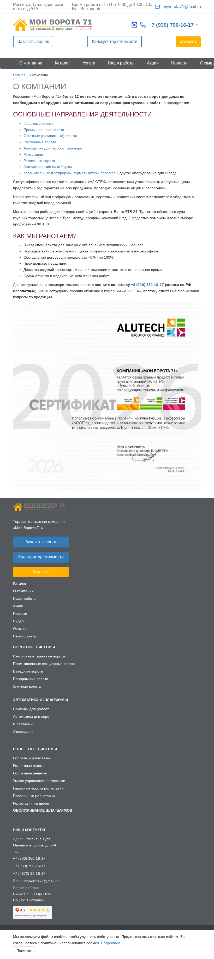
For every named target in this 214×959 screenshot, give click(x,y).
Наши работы (121, 63)
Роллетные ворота (39, 161)
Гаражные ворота (38, 123)
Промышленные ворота (43, 130)
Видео (18, 621)
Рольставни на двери (31, 803)
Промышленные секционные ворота (44, 664)
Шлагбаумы (23, 724)
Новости (179, 63)
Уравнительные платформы (47, 173)
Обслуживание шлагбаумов (42, 810)
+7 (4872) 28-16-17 (29, 873)
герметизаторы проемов (94, 173)
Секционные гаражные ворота (39, 656)
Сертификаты (25, 636)
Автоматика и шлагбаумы (40, 700)
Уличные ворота (27, 686)
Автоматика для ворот (32, 716)
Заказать (188, 41)
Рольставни (33, 154)
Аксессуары (23, 731)
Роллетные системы (35, 749)
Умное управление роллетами (39, 781)
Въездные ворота (28, 671)
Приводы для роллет (31, 709)
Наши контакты (29, 830)
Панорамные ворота (30, 679)
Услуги (88, 63)
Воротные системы (34, 647)
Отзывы (19, 629)
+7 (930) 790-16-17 (171, 25)
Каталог (62, 63)
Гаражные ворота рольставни (38, 788)
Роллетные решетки (30, 773)
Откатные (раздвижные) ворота (50, 136)
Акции (153, 63)
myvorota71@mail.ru (182, 6)
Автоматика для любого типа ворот (53, 148)
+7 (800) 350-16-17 (29, 858)
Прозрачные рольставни (34, 796)
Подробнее (110, 943)
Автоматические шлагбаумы (47, 167)
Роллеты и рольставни (32, 758)
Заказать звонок (33, 41)
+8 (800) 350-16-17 (147, 285)
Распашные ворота (39, 142)
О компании (30, 63)
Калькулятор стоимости (114, 41)
